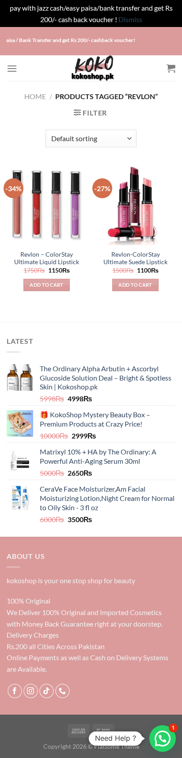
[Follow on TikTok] (46, 691)
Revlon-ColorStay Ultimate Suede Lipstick (135, 258)
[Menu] (12, 68)
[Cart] (171, 68)
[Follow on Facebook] (15, 691)
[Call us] (62, 691)
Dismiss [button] (130, 19)
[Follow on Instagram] (30, 691)
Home (35, 96)
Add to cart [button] (47, 285)
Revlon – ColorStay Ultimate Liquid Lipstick (46, 258)
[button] (162, 738)
